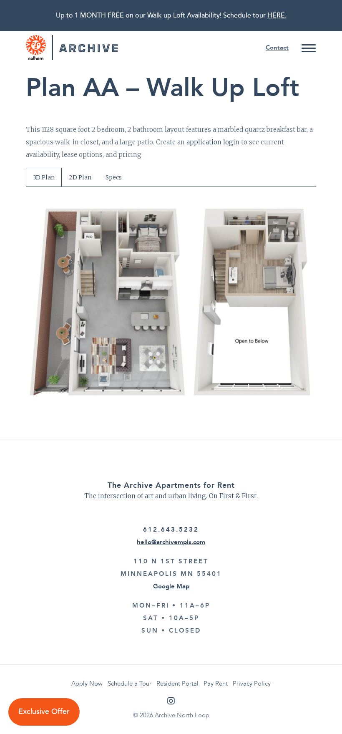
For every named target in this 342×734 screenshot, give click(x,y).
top (319, 711)
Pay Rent (216, 683)
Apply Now (87, 683)
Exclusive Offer (44, 711)
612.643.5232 (171, 529)
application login (212, 142)
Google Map (171, 586)
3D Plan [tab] (44, 177)
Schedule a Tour (129, 683)
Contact (277, 47)
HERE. (277, 15)
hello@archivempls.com (171, 542)
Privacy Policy (252, 683)
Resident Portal (177, 683)
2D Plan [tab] (80, 177)
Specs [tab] (114, 177)
